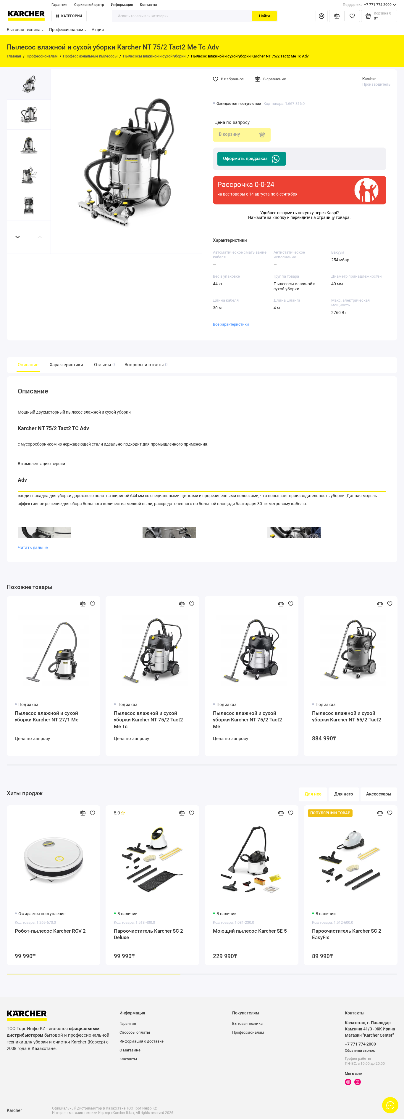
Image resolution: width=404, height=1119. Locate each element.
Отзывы (104, 364)
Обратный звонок (360, 1050)
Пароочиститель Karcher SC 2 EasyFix (346, 934)
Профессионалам (66, 29)
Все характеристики (231, 324)
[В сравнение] (82, 603)
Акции (98, 29)
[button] (18, 237)
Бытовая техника (24, 29)
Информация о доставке (141, 1041)
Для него (343, 794)
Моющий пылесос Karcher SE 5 (250, 931)
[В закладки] (92, 603)
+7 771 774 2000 (367, 5)
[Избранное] (352, 16)
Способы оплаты (134, 1032)
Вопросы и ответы (145, 364)
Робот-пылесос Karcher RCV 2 (50, 931)
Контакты (148, 5)
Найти (264, 16)
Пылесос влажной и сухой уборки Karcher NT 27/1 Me (46, 716)
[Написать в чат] (390, 1105)
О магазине (129, 1050)
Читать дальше (33, 547)
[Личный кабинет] (322, 16)
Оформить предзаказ (245, 158)
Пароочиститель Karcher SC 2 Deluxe (148, 934)
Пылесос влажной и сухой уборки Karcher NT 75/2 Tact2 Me (247, 719)
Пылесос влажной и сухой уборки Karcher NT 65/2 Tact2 (346, 716)
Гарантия (59, 5)
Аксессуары (378, 794)
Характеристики (66, 364)
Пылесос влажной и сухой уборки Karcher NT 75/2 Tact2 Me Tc (148, 719)
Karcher (369, 78)
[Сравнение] (336, 16)
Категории (71, 16)
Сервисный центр (89, 5)
